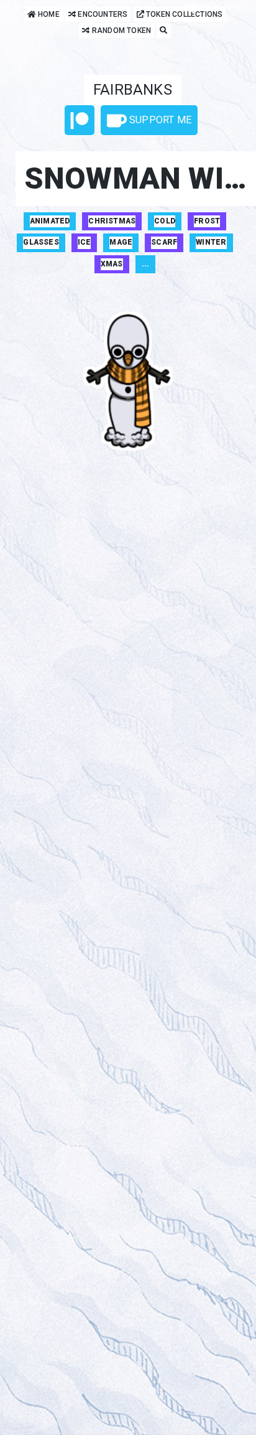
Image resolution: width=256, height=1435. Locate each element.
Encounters (101, 14)
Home (48, 14)
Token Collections (183, 14)
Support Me (159, 120)
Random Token (121, 30)
